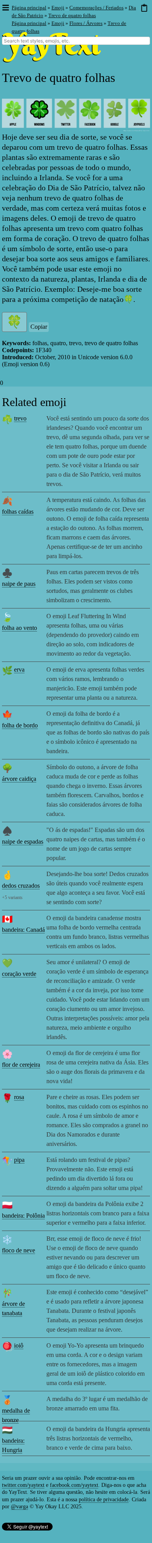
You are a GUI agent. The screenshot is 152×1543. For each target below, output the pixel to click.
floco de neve (18, 1250)
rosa (19, 1097)
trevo (20, 418)
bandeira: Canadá (23, 929)
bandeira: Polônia (23, 1215)
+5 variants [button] (12, 897)
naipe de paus (18, 583)
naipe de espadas (22, 841)
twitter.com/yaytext (23, 1485)
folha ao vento (19, 627)
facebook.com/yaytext (74, 1485)
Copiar (38, 326)
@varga (19, 1506)
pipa (19, 1159)
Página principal (29, 8)
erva (19, 669)
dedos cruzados (21, 885)
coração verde (19, 973)
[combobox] (76, 41)
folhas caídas (18, 511)
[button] (5, 8)
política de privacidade (104, 1499)
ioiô (18, 1345)
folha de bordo (20, 725)
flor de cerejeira (21, 1064)
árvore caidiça (19, 778)
